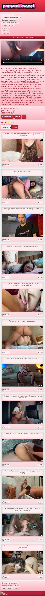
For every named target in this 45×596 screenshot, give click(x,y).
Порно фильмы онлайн (10, 23)
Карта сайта (22, 593)
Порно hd (5, 30)
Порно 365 (5, 33)
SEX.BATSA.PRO (8, 25)
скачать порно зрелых (10, 588)
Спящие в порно (7, 15)
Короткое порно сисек (9, 583)
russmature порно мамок (10, 586)
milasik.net (5, 28)
